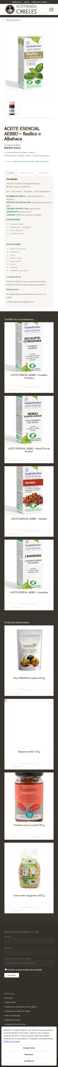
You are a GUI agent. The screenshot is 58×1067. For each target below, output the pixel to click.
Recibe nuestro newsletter (39, 2)
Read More (18, 460)
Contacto (26, 2)
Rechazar (29, 1054)
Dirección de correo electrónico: (17, 959)
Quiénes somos (16, 2)
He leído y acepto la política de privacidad (24, 970)
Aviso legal (8, 998)
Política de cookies (11, 1041)
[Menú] (50, 9)
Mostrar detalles (18, 390)
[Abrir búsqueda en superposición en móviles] (29, 21)
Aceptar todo (29, 1048)
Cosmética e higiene (34, 161)
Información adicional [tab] (26, 173)
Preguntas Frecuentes (12, 1020)
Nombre (7, 936)
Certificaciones (10, 1002)
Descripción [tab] (10, 173)
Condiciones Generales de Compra (17, 1011)
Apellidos (8, 947)
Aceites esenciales (19, 161)
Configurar (29, 1061)
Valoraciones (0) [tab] (44, 173)
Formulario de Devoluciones (14, 1024)
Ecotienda (45, 161)
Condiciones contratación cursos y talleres (20, 1007)
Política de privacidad (12, 1015)
